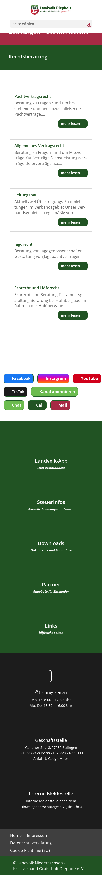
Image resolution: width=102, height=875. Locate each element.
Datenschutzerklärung (31, 843)
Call (40, 405)
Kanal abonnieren (57, 391)
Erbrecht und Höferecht (36, 288)
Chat (16, 405)
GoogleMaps (58, 758)
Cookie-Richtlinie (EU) (30, 851)
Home (16, 836)
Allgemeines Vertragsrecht (39, 145)
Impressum (37, 836)
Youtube (89, 378)
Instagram (56, 378)
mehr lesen (70, 123)
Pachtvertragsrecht (32, 96)
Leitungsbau (26, 195)
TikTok (18, 391)
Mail (62, 405)
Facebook (21, 378)
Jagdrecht (23, 244)
